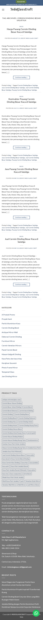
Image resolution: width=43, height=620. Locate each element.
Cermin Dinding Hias (9, 422)
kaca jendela (34, 463)
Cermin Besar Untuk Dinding (11, 407)
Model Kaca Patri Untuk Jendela (13, 477)
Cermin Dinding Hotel (25, 422)
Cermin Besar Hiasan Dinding (12, 403)
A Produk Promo (8, 315)
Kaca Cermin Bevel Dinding (20, 459)
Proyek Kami (7, 319)
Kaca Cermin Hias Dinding (11, 463)
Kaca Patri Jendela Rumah (19, 466)
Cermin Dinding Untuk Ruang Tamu (13, 433)
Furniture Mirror (8, 341)
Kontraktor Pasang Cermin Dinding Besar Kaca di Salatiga (21, 100)
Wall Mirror (22, 485)
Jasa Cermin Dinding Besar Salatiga (13, 88)
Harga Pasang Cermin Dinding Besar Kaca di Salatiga (21, 30)
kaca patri (5, 466)
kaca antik (30, 455)
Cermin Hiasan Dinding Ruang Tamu (14, 440)
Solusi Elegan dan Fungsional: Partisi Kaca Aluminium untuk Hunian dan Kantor (18, 583)
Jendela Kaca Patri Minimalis (11, 451)
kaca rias (5, 474)
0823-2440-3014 (12, 548)
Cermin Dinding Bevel (10, 328)
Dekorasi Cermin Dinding (12, 337)
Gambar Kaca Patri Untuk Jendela (13, 444)
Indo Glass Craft (32, 38)
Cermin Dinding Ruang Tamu (28, 425)
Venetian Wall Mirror (9, 485)
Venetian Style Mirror (33, 481)
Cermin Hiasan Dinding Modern (12, 437)
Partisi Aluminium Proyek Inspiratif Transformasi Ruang (21, 590)
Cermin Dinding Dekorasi (27, 418)
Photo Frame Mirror (10, 367)
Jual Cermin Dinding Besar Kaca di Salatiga (21, 240)
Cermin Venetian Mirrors (11, 345)
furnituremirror (33, 440)
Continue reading (21, 77)
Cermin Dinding (7, 414)
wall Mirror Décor (33, 485)
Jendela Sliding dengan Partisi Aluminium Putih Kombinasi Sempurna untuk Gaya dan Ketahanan (21, 605)
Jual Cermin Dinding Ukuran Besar (13, 455)
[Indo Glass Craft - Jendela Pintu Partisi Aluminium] (21, 10)
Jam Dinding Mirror (9, 376)
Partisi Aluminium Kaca (11, 323)
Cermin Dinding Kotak (9, 425)
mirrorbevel (27, 474)
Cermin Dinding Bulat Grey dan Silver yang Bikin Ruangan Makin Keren (21, 598)
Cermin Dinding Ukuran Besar (12, 429)
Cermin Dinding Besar (22, 414)
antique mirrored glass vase (11, 399)
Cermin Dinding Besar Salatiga (28, 85)
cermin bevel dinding (26, 411)
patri (22, 481)
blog (21, 26)
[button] (3, 9)
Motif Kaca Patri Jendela (10, 481)
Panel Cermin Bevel (9, 350)
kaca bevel (5, 459)
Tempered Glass (8, 372)
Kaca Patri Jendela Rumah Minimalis (14, 470)
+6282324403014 (13, 545)
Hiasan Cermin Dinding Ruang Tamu (14, 448)
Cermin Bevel (27, 407)
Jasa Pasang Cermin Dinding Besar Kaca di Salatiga (21, 170)
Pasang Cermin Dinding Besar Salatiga (24, 90)
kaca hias (25, 463)
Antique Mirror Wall (10, 332)
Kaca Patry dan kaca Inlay (12, 359)
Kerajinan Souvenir (9, 363)
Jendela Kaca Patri (34, 448)
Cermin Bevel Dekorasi (10, 411)
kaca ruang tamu (15, 474)
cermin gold (31, 433)
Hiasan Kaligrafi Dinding (11, 354)
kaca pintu (31, 470)
